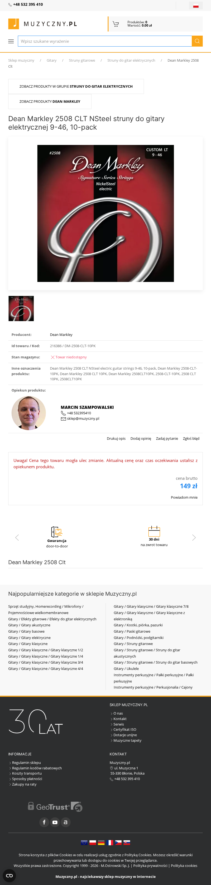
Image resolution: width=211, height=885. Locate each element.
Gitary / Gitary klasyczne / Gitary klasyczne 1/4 (45, 656)
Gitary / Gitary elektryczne (29, 637)
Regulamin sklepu (26, 762)
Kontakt (120, 718)
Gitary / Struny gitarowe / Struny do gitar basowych (156, 662)
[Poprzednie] (17, 537)
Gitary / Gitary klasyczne (28, 643)
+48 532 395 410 (126, 778)
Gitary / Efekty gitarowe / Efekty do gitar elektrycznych (52, 618)
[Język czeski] (118, 842)
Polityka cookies (184, 865)
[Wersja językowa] (196, 5)
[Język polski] (92, 842)
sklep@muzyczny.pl (82, 418)
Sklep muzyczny (21, 60)
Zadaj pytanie (166, 438)
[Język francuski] (109, 842)
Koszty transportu (27, 773)
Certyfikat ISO (124, 729)
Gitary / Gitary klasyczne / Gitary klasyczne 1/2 (45, 649)
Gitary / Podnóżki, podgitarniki (138, 637)
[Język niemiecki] (101, 842)
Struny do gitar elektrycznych (131, 60)
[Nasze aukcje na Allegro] (66, 822)
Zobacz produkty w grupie (76, 86)
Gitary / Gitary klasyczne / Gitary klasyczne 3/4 (45, 662)
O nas (118, 713)
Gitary (52, 60)
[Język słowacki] (126, 842)
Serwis (118, 724)
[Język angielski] (84, 842)
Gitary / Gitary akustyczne (29, 625)
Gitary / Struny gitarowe (133, 643)
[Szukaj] (197, 41)
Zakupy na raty (24, 784)
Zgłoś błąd (190, 438)
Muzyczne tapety (127, 740)
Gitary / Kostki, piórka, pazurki (138, 625)
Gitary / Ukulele (126, 668)
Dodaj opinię (140, 438)
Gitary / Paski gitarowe (132, 631)
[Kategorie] (11, 41)
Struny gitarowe (82, 60)
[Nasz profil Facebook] (44, 822)
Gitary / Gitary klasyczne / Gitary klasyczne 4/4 (45, 668)
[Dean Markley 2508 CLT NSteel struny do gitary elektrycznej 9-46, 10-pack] (105, 213)
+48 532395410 (78, 412)
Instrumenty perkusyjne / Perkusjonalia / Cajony (153, 687)
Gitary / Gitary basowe (26, 631)
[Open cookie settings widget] (9, 875)
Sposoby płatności (27, 778)
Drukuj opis (116, 438)
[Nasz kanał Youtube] (55, 822)
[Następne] (194, 537)
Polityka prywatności (150, 865)
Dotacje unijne (125, 734)
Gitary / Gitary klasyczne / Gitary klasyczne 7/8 (151, 606)
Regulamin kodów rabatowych (37, 768)
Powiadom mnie (184, 497)
